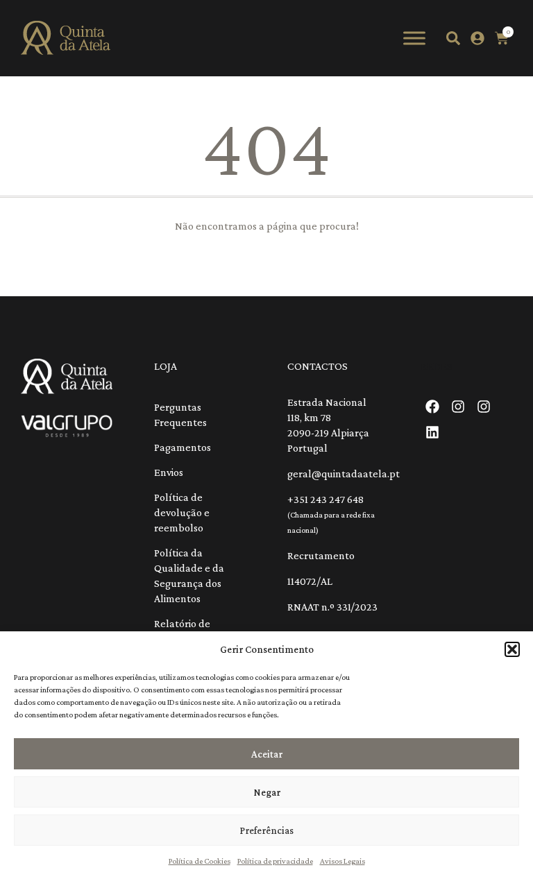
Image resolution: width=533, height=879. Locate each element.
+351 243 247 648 (325, 499)
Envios (168, 472)
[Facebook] (432, 406)
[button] (512, 649)
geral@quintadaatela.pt (343, 473)
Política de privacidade (275, 861)
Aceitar (266, 754)
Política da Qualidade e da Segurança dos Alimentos (189, 575)
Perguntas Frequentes (180, 414)
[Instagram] (458, 406)
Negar (266, 792)
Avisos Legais (342, 861)
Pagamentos (182, 447)
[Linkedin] (432, 432)
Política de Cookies (199, 861)
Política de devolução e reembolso (182, 512)
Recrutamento (321, 555)
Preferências (266, 830)
